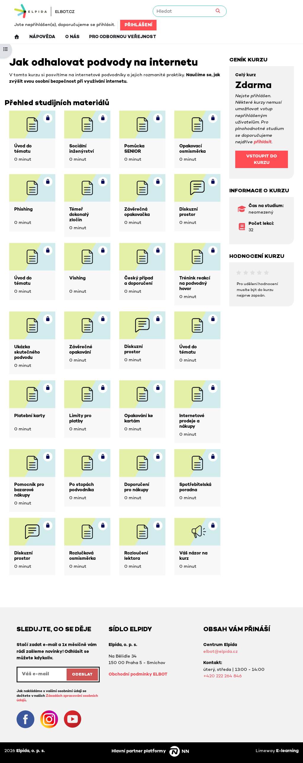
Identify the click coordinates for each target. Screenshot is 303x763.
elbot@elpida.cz (220, 651)
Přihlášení (138, 25)
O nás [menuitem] (72, 37)
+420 (209, 676)
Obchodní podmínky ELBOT (138, 674)
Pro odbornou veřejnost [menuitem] (122, 37)
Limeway (277, 751)
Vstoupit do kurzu (261, 159)
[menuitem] (16, 37)
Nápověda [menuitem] (42, 37)
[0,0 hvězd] (238, 273)
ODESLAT (82, 674)
